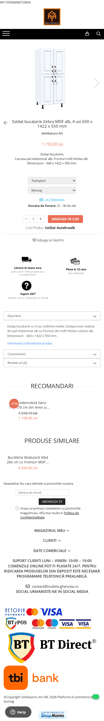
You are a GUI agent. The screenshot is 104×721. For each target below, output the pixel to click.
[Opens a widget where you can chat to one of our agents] (18, 712)
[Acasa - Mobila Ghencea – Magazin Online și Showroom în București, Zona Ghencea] (52, 16)
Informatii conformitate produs (29, 343)
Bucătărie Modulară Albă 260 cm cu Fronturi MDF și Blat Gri (28, 459)
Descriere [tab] (14, 316)
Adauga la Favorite (50, 240)
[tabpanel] (52, 78)
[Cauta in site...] (98, 34)
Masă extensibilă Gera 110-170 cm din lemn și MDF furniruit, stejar (28, 405)
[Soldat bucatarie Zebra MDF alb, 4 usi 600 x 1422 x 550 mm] (52, 78)
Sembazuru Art (52, 133)
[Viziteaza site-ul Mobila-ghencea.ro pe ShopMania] (52, 715)
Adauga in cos (65, 219)
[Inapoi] (3, 123)
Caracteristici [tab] (16, 354)
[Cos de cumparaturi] (87, 34)
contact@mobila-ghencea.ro (54, 586)
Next (96, 83)
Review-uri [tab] (17, 362)
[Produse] (6, 35)
